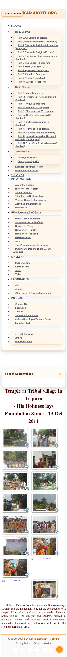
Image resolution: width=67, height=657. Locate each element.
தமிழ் (17, 285)
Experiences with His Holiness (30, 166)
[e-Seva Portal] (51, 650)
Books (16, 25)
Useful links (21, 207)
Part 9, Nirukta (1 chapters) (31, 78)
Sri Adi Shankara (23, 192)
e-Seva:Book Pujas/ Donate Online (33, 319)
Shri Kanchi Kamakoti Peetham (41, 638)
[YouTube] (37, 650)
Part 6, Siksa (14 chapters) (31, 66)
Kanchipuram (22, 266)
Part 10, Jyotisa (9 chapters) (32, 81)
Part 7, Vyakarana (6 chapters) (33, 70)
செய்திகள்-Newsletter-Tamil (29, 222)
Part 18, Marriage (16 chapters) (33, 128)
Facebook (20, 307)
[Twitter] (23, 650)
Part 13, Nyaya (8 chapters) (32, 103)
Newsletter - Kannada (26, 233)
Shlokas (17, 175)
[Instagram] (30, 650)
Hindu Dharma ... (23, 87)
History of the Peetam (26, 188)
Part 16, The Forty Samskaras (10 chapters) (33, 116)
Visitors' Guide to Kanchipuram (31, 200)
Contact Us (21, 304)
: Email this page (23, 341)
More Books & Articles (26, 170)
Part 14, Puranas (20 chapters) (33, 107)
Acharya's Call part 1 (28, 157)
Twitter (19, 311)
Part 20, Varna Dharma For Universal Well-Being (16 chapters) (35, 138)
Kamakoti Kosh (22, 323)
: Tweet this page (24, 334)
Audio (18, 270)
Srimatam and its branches (29, 196)
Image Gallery (22, 262)
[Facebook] (15, 650)
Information (21, 178)
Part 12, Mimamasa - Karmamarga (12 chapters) (35, 98)
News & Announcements (27, 218)
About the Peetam (24, 185)
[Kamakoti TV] (44, 650)
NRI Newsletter (23, 237)
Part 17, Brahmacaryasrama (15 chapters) (32, 123)
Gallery (17, 256)
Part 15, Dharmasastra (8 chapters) (36, 111)
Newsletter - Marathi (26, 229)
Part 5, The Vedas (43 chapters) (34, 62)
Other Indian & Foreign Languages (33, 293)
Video (18, 274)
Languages (20, 279)
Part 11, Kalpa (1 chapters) (30, 93)
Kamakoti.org (40, 12)
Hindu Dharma (22, 31)
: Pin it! (18, 337)
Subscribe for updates (26, 315)
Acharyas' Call (22, 151)
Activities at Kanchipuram (28, 203)
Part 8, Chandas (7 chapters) (32, 74)
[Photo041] (45, 589)
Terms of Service (42, 643)
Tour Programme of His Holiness (31, 245)
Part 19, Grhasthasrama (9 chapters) (36, 132)
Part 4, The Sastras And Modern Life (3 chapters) (36, 57)
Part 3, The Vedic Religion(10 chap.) (36, 52)
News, (26, 212)
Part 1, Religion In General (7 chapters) (37, 41)
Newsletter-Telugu (24, 226)
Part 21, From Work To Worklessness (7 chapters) (36, 145)
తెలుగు (18, 289)
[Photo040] (15, 580)
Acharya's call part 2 (28, 161)
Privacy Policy (23, 643)
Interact (18, 298)
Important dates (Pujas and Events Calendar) (32, 250)
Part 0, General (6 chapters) (32, 37)
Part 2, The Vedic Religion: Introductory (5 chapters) (36, 47)
